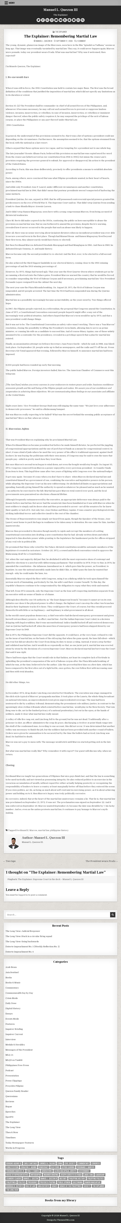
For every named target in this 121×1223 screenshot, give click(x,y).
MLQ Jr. (10, 1055)
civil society (70, 1163)
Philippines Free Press (17, 1065)
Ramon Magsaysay (93, 1182)
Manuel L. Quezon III (60, 10)
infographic (36, 1174)
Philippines (11, 1182)
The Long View (13, 1127)
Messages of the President (19, 1050)
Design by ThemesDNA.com (60, 1220)
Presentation (12, 1075)
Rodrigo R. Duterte (14, 1186)
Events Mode (12, 1019)
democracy (44, 1167)
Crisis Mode (12, 998)
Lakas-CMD (88, 1174)
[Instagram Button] (52, 20)
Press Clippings (14, 1081)
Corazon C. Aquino (29, 1167)
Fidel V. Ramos (33, 1170)
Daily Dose (11, 1003)
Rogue (9, 1106)
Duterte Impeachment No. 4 (20, 952)
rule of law (30, 1186)
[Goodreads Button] (74, 20)
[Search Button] (83, 20)
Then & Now (12, 1132)
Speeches (10, 1112)
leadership (100, 1174)
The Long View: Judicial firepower (23, 931)
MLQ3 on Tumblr (14, 1060)
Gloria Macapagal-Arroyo (65, 1170)
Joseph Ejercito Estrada (71, 1174)
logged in (23, 895)
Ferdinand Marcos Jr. (15, 1170)
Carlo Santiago (30, 1163)
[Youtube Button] (56, 20)
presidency (33, 1182)
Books (9, 977)
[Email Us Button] (78, 20)
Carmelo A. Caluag (47, 1163)
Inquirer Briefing (14, 1029)
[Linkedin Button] (47, 20)
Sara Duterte (43, 1186)
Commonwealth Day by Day (19, 993)
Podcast (10, 1070)
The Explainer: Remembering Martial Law (60, 36)
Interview (11, 1039)
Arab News (11, 967)
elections (55, 1167)
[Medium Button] (61, 20)
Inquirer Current (14, 1034)
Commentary (12, 988)
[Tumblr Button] (65, 20)
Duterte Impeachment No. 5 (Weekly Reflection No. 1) (33, 946)
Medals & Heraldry (15, 1044)
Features (10, 1024)
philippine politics (95, 1178)
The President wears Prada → (102, 861)
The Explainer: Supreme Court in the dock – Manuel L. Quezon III (51, 879)
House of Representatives (17, 1174)
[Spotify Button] (69, 20)
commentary (83, 1163)
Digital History (13, 1008)
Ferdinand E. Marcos (26, 830)
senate (54, 1186)
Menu (12, 3)
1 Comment (81, 41)
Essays (9, 1013)
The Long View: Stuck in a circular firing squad (29, 936)
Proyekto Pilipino (14, 1086)
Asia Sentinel (12, 972)
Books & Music (13, 982)
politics (22, 1182)
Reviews (10, 1101)
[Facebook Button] (43, 20)
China (59, 1163)
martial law (43, 830)
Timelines (11, 1137)
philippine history (59, 830)
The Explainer (61, 31)
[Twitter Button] (38, 20)
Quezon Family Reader (17, 1091)
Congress (95, 1163)
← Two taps (9, 861)
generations (46, 1170)
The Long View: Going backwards (22, 941)
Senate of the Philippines (70, 1186)
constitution (12, 1167)
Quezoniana (11, 1096)
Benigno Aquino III (13, 1163)
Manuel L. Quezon (30, 1178)
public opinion (64, 1182)
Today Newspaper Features (20, 1143)
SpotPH (9, 1117)
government (84, 1170)
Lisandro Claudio (13, 1178)
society (87, 1186)
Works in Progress (15, 1148)
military (63, 1178)
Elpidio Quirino (68, 1167)
